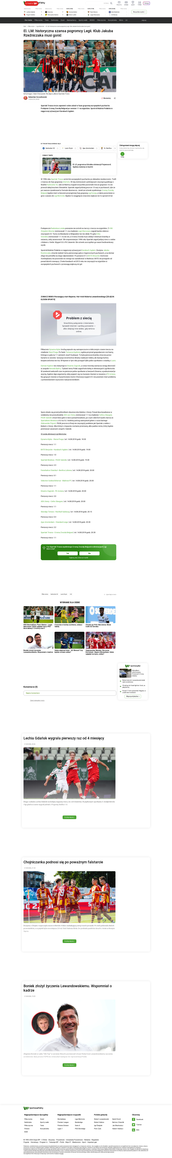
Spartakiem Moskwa (49, 420)
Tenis (47, 20)
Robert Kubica (99, 1122)
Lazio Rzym (64, 594)
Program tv (44, 1142)
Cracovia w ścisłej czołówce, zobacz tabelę (68, 625)
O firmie (44, 1140)
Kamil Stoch (116, 1119)
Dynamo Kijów (46, 439)
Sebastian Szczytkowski (37, 97)
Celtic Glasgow (57, 501)
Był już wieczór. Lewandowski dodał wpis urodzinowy (133, 681)
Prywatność (60, 1140)
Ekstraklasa (62, 1119)
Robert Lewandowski (101, 1119)
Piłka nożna (38, 20)
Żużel (62, 20)
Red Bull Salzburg (62, 512)
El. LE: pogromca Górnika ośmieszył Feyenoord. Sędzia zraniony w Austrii (92, 165)
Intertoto (66, 182)
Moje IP (68, 1142)
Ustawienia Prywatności (74, 1140)
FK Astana (111, 374)
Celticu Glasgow (105, 415)
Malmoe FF (66, 481)
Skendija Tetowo (47, 512)
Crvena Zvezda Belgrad (63, 532)
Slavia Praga (58, 439)
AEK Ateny (45, 501)
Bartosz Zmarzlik (118, 1122)
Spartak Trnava (57, 179)
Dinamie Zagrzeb (73, 366)
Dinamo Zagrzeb (47, 491)
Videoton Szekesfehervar (51, 481)
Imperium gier (92, 1142)
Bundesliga (79, 1122)
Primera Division (63, 1125)
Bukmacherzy (71, 20)
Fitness (26, 1129)
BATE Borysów (94, 256)
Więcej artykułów (132, 696)
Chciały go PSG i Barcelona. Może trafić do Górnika (98, 625)
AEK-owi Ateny (69, 415)
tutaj (62, 1153)
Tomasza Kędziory (73, 352)
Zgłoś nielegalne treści (37, 700)
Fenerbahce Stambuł (49, 470)
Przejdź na (30, 3)
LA (126, 20)
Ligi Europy (92, 193)
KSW (26, 1132)
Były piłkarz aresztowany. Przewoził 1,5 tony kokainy (138, 673)
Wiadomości (76, 1142)
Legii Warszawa (84, 231)
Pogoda (26, 1142)
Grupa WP (36, 1140)
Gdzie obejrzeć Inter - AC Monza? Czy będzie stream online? (69, 651)
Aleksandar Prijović (48, 423)
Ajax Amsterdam (47, 522)
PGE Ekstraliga (80, 1129)
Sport (84, 1142)
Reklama (87, 1140)
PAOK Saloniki (46, 418)
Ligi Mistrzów (59, 196)
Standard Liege (62, 522)
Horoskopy (34, 1142)
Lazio (113, 361)
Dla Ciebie (28, 20)
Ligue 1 (60, 1129)
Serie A (77, 1125)
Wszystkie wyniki (138, 12)
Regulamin (95, 1140)
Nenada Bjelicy (55, 368)
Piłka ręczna (101, 20)
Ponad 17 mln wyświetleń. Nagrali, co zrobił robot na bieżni (134, 691)
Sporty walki (83, 20)
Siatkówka (54, 20)
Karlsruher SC (52, 185)
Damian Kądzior (47, 366)
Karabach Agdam (89, 250)
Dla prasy (51, 1140)
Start (24, 26)
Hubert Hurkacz (117, 1129)
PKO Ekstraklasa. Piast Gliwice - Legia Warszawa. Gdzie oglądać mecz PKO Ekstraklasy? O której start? (37, 626)
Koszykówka (112, 20)
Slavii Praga (53, 352)
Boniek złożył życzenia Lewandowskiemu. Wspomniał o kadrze (38, 651)
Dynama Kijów (54, 349)
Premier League (63, 1122)
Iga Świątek (98, 1125)
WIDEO (92, 20)
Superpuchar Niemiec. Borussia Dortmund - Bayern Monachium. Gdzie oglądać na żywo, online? (100, 652)
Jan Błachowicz (117, 1125)
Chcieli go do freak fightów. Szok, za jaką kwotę (133, 686)
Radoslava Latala (58, 228)
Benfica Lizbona (65, 470)
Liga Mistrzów (40, 26)
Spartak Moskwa (47, 460)
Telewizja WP (53, 1142)
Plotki (62, 1142)
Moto (121, 20)
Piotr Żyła (97, 1129)
